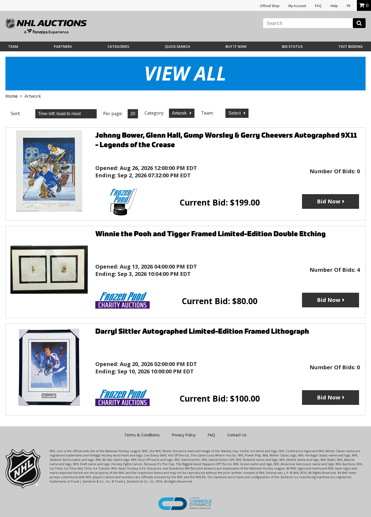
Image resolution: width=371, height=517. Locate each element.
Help (334, 6)
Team (13, 46)
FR (348, 6)
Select (235, 113)
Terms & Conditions (142, 434)
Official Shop (269, 6)
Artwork (180, 113)
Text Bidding (350, 46)
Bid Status (292, 46)
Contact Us (237, 434)
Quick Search (177, 46)
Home (11, 96)
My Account (297, 6)
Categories (118, 46)
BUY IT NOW (235, 46)
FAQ (318, 6)
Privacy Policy (184, 434)
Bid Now (328, 201)
